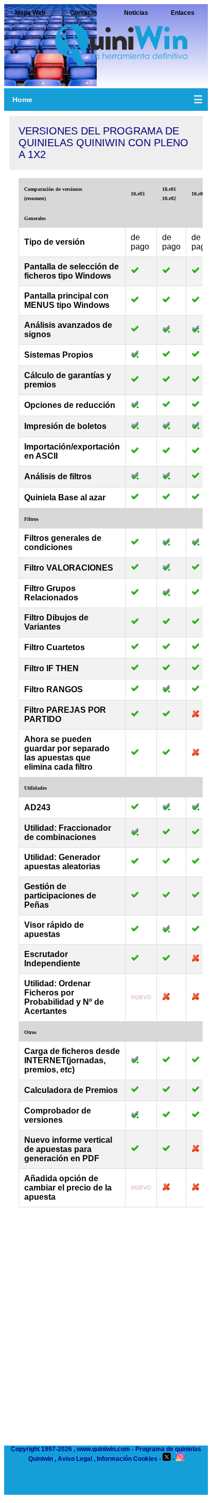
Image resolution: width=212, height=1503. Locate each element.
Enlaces (183, 12)
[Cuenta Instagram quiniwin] (180, 1458)
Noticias (136, 12)
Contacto (83, 12)
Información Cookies (127, 1458)
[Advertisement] (106, 1331)
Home (22, 99)
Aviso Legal (75, 1458)
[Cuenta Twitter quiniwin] (167, 1458)
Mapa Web (30, 12)
